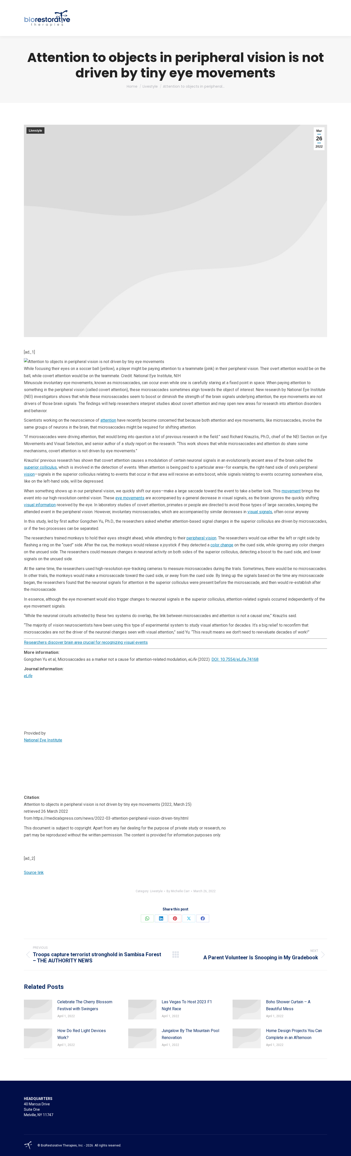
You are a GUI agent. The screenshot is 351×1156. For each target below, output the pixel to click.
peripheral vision (201, 538)
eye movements (129, 497)
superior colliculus (40, 467)
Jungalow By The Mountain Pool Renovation (190, 1034)
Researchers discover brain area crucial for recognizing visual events (86, 642)
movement (291, 491)
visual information (40, 504)
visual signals (259, 511)
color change (221, 545)
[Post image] (38, 1009)
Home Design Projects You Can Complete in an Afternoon (294, 1034)
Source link (34, 872)
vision (29, 474)
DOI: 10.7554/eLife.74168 (234, 659)
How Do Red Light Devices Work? (81, 1034)
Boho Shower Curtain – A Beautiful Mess (288, 1005)
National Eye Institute (43, 740)
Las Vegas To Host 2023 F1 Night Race (187, 1005)
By (178, 891)
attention (108, 420)
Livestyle (35, 130)
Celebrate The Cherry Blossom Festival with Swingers (84, 1005)
